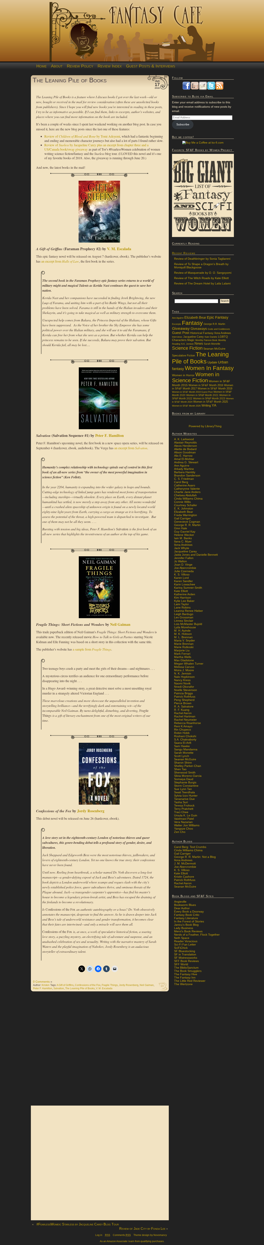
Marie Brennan (183, 643)
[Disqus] (100, 1050)
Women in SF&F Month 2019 (215, 388)
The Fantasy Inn (185, 977)
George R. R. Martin (187, 525)
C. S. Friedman (184, 478)
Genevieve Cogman (187, 521)
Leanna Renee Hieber (188, 610)
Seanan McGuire (214, 348)
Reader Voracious (185, 941)
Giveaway (181, 328)
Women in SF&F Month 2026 (186, 405)
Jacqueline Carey (193, 336)
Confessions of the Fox (87, 985)
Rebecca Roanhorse (187, 723)
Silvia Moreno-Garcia (188, 775)
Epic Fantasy (217, 317)
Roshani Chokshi (185, 736)
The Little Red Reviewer (189, 980)
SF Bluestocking (184, 951)
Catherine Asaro (184, 485)
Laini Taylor (181, 604)
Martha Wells (182, 657)
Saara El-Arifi (182, 742)
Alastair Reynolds (185, 442)
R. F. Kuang (181, 709)
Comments (122, 1235)
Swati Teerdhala (184, 792)
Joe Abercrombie (185, 567)
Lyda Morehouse (185, 627)
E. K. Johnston (183, 508)
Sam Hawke (182, 746)
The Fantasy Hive (185, 974)
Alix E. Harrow (183, 455)
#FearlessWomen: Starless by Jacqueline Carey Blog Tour (78, 1224)
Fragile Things (110, 985)
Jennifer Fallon (183, 558)
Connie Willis (182, 501)
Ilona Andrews (222, 333)
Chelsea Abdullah (185, 495)
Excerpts (176, 324)
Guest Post (180, 333)
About (56, 66)
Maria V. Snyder (184, 640)
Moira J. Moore (184, 670)
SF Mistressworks (185, 957)
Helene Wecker (184, 534)
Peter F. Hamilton (109, 435)
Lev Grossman (183, 617)
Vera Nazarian (183, 822)
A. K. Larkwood (184, 439)
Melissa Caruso (184, 666)
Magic (190, 340)
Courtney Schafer (185, 505)
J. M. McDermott (185, 863)
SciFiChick (181, 947)
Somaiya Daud (183, 779)
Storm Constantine (186, 785)
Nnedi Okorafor (184, 686)
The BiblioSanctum (186, 967)
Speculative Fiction (183, 355)
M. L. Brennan (183, 637)
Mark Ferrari (182, 653)
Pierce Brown (182, 703)
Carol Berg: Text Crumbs (190, 847)
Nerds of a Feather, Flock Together (197, 934)
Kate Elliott (181, 591)
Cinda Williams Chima (188, 498)
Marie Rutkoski (183, 647)
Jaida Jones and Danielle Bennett (196, 554)
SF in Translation (185, 954)
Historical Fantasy (201, 333)
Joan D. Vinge (183, 564)
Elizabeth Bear (195, 317)
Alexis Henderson (185, 445)
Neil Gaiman (120, 624)
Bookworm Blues (185, 905)
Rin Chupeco (182, 729)
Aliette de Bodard (185, 449)
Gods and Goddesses (219, 329)
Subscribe (182, 124)
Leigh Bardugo (183, 614)
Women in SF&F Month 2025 (210, 401)
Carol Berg (181, 482)
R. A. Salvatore (183, 706)
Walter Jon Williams (186, 825)
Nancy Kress (182, 680)
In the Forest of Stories (189, 921)
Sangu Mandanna (185, 749)
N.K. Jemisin (187, 344)
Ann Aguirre (178, 318)
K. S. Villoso (182, 574)
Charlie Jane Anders (187, 492)
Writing (206, 405)
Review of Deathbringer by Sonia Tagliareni (202, 258)
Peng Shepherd (184, 699)
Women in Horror (183, 375)
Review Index (110, 66)
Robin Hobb (182, 733)
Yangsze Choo (183, 828)
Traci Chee (181, 812)
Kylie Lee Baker (184, 600)
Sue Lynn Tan (183, 789)
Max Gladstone (184, 660)
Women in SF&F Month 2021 (202, 395)
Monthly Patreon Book (206, 340)
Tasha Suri (181, 802)
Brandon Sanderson (187, 475)
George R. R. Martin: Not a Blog (195, 856)
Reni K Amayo (183, 726)
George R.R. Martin (214, 324)
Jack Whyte (181, 548)
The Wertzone (183, 984)
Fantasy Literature (186, 918)
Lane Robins (182, 607)
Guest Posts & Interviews (150, 66)
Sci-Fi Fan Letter (185, 944)
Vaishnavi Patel (184, 818)
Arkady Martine (184, 468)
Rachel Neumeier (185, 719)
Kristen (46, 985)
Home (41, 66)
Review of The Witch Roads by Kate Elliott (201, 278)
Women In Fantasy (209, 368)
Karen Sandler (183, 581)
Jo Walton (180, 561)
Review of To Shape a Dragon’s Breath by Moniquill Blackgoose (201, 265)
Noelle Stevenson (185, 690)
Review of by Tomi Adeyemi (82, 136)
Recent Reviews (183, 253)
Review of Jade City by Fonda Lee (142, 1228)
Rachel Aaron (183, 713)
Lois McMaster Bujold (188, 624)
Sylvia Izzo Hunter (186, 795)
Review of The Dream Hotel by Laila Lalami (202, 283)
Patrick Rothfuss (184, 696)
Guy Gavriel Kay (184, 531)
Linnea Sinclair (183, 620)
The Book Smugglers (188, 971)
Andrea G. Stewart (186, 462)
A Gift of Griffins (65, 985)
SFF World (181, 964)
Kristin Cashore (184, 876)
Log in (98, 1235)
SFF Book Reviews (186, 961)
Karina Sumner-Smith (188, 587)
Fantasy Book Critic (186, 914)
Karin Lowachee (184, 584)
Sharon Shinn (183, 762)
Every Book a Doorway (189, 911)
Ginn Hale (180, 528)
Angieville (180, 901)
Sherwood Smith (185, 772)
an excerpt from (60, 261)
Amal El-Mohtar (184, 459)
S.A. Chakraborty (185, 739)
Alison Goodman (185, 452)
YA (214, 405)
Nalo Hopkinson (184, 676)
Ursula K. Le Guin (185, 815)
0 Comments (41, 981)
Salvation (58, 988)
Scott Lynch (181, 756)
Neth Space (181, 938)
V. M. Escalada (119, 248)
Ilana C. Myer (183, 541)
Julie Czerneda (184, 571)
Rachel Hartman (184, 716)
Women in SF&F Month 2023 (209, 398)
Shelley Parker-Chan (187, 766)
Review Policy (80, 66)
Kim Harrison (182, 597)
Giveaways (199, 328)
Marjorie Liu (182, 650)
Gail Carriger (182, 518)
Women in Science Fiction (195, 377)
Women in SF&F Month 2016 (206, 385)
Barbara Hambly (184, 472)
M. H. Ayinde (182, 630)
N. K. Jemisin (182, 673)
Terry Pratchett (183, 808)
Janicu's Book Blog (186, 924)
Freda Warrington (185, 515)
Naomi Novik (182, 683)
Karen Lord (181, 577)
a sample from (92, 649)
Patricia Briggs (183, 693)
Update (212, 362)
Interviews (177, 337)
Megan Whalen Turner (188, 663)
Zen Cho (179, 832)
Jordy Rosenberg (90, 810)
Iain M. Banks (183, 538)
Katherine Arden (184, 594)
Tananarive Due (184, 799)
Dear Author (182, 908)
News (198, 343)
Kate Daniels (211, 337)
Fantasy (192, 323)
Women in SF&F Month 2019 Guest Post (192, 392)
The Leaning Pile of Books (70, 80)
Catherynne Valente (187, 488)
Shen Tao (180, 769)
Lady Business (183, 928)
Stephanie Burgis (185, 782)
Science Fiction (187, 348)
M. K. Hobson (183, 633)
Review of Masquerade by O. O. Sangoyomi (202, 272)
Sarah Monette (212, 343)
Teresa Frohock (184, 805)
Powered (205, 426)
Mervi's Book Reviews (188, 931)
